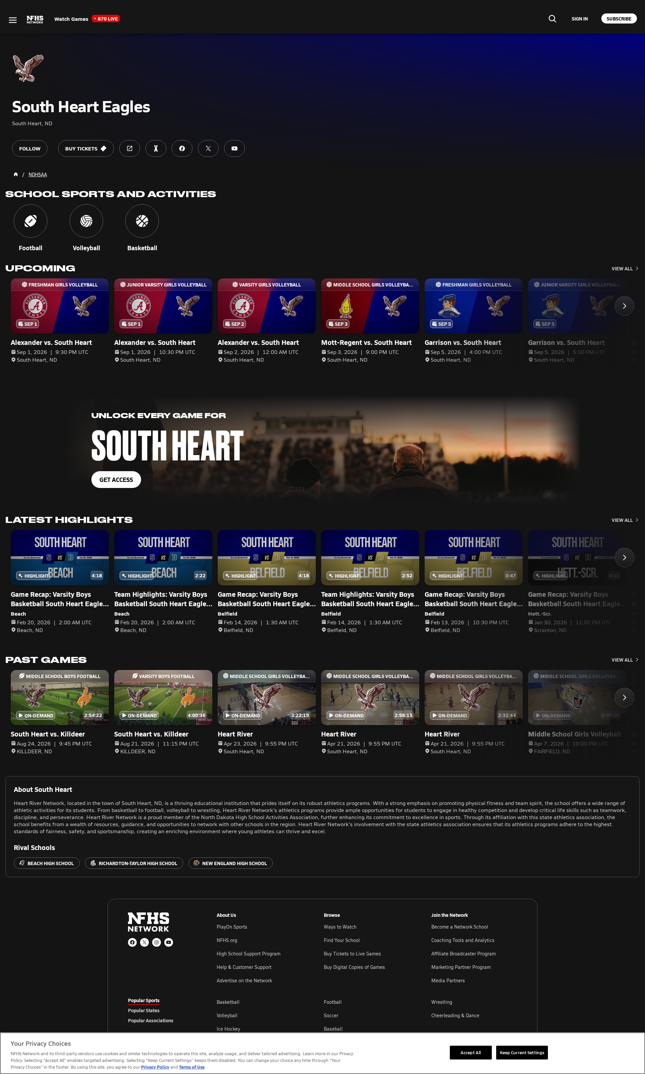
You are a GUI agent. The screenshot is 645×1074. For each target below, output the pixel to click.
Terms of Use (192, 1067)
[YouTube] (168, 942)
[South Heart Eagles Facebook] (182, 148)
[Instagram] (156, 942)
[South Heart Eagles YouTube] (234, 148)
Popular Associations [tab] (150, 1020)
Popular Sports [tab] (144, 1000)
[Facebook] (132, 942)
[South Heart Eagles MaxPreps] (155, 148)
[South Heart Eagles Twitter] (208, 148)
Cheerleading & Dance (455, 1015)
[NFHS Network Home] (35, 20)
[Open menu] (13, 20)
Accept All (471, 1052)
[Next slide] (624, 306)
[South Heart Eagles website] (129, 148)
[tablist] (161, 1010)
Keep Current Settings (522, 1052)
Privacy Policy (155, 1067)
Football (333, 1002)
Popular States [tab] (144, 1010)
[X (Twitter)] (144, 942)
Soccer (331, 1015)
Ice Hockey (228, 1029)
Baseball (333, 1029)
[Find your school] (552, 18)
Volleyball (227, 1015)
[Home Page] (15, 174)
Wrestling (441, 1002)
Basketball (228, 1002)
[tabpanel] (367, 1015)
